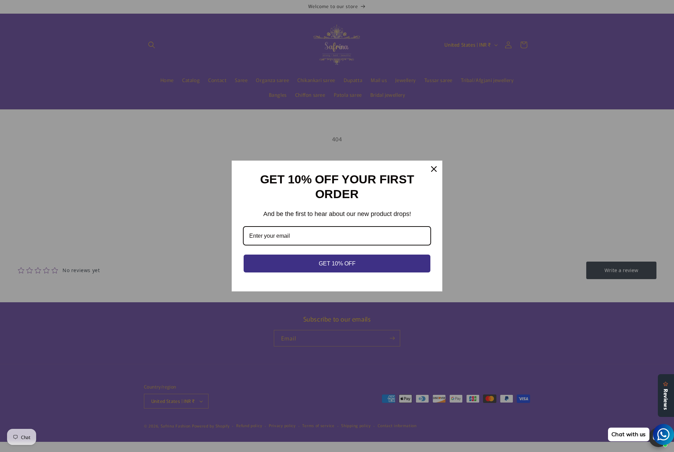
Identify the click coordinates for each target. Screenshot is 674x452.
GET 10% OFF (337, 264)
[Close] (433, 169)
